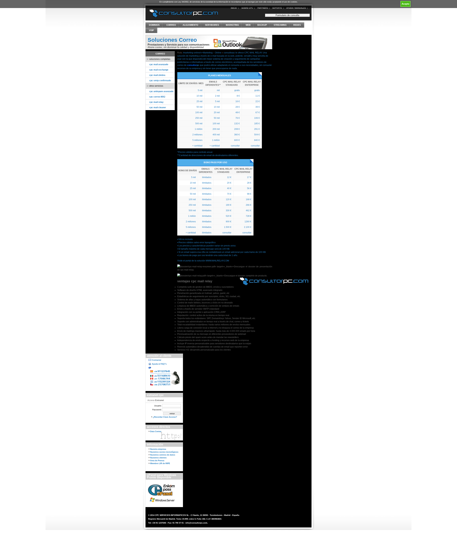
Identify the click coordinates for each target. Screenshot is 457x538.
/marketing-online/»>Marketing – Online (202, 52)
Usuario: (158, 406)
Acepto (405, 3)
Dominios (154, 25)
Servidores (212, 25)
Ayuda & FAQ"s (159, 364)
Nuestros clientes (158, 458)
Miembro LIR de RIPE (160, 463)
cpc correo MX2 (157, 97)
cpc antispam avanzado (161, 91)
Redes (297, 25)
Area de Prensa (157, 460)
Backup (262, 25)
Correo (171, 25)
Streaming (280, 25)
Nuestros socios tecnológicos (164, 452)
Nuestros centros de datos (162, 455)
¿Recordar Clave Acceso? (165, 417)
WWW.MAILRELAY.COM (217, 260)
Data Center (155, 431)
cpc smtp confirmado (160, 80)
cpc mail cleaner (157, 107)
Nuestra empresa (158, 449)
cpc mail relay (156, 102)
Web (248, 25)
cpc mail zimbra (157, 75)
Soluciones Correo (172, 40)
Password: (157, 410)
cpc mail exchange (158, 70)
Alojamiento (190, 25)
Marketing (232, 25)
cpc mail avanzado (158, 64)
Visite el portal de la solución (191, 260)
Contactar (156, 360)
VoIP (151, 30)
